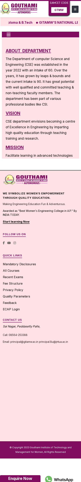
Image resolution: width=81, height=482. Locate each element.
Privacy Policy (13, 290)
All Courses (11, 270)
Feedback (10, 303)
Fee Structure (13, 283)
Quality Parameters (16, 296)
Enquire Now (20, 478)
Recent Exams (13, 277)
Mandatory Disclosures (19, 264)
